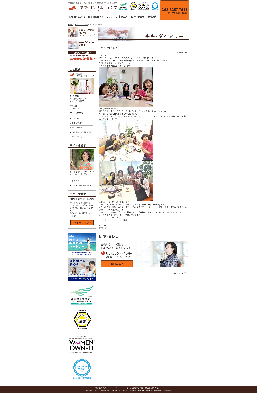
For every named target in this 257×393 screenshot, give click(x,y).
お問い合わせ (137, 16)
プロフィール (77, 181)
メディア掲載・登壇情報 (81, 186)
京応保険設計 (166, 390)
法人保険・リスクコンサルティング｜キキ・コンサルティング (118, 390)
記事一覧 (103, 228)
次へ (105, 225)
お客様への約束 (77, 16)
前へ (101, 225)
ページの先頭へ (180, 273)
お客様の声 (122, 16)
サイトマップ (77, 137)
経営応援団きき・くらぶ (100, 16)
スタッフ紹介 (77, 123)
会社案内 (152, 16)
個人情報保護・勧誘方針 (81, 132)
